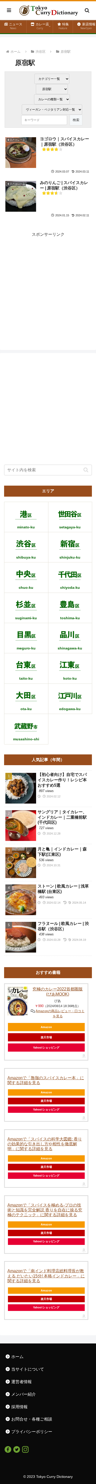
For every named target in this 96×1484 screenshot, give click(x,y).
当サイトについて (27, 1369)
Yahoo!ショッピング (46, 1109)
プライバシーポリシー (31, 1431)
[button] (86, 470)
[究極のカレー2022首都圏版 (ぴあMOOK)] (17, 1001)
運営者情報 (21, 1382)
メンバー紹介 (23, 1394)
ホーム (17, 1356)
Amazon (46, 1027)
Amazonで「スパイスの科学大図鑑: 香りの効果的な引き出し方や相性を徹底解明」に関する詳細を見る (44, 1144)
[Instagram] (25, 1449)
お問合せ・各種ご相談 (31, 1419)
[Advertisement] (48, 286)
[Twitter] (16, 1449)
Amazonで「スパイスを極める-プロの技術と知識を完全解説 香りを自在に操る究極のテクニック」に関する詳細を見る (44, 1210)
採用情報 (19, 1407)
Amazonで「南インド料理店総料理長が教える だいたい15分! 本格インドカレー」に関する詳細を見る (46, 1276)
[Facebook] (8, 1449)
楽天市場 (46, 1100)
